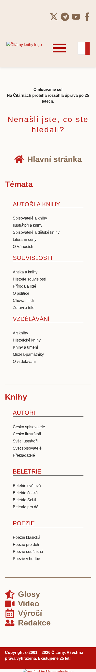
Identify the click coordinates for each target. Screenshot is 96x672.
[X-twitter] (53, 16)
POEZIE (24, 523)
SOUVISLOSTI (32, 258)
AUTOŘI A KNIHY (36, 204)
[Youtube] (76, 16)
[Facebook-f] (87, 16)
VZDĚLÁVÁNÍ (31, 319)
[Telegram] (65, 16)
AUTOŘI (24, 412)
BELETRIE (27, 471)
